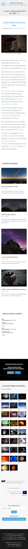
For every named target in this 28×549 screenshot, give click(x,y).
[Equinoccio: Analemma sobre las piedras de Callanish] (5, 405)
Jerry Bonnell (20, 539)
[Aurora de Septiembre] (5, 423)
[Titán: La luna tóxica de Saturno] (14, 468)
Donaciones (8, 542)
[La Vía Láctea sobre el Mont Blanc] (5, 450)
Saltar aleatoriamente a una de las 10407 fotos (14, 519)
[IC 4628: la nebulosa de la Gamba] (14, 414)
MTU (15, 539)
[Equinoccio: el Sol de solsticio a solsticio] (22, 414)
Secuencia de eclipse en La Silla (9, 186)
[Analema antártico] (22, 405)
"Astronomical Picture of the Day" (16, 535)
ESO (23, 77)
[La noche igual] (14, 432)
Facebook (10, 372)
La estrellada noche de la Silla (14, 24)
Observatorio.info (11, 534)
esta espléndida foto (10, 91)
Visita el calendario (6, 389)
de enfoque (12, 146)
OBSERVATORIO (15, 3)
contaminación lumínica (9, 104)
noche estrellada (9, 141)
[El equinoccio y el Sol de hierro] (14, 423)
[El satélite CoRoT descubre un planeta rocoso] (22, 423)
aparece (20, 133)
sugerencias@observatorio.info (14, 544)
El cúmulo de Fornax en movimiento (14, 491)
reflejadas (4, 143)
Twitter (18, 372)
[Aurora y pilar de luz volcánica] (5, 414)
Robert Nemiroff (10, 539)
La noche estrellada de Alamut (9, 257)
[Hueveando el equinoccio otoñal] (22, 441)
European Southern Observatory (18, 28)
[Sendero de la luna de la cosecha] (14, 396)
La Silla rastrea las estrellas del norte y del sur (13, 289)
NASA (10, 537)
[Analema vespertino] (5, 396)
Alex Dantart (18, 546)
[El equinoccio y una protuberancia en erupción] (5, 459)
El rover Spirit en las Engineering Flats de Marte (15, 481)
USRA (24, 539)
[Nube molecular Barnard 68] (14, 450)
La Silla (24, 68)
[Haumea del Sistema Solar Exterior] (5, 432)
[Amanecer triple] (22, 432)
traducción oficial (20, 534)
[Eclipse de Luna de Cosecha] (14, 405)
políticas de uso (22, 537)
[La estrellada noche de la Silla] (14, 441)
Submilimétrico (6, 115)
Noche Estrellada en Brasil (8, 214)
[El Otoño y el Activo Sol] (14, 459)
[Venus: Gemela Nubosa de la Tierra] (5, 468)
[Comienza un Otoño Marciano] (22, 459)
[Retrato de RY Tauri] (5, 441)
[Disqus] (14, 334)
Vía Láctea (19, 99)
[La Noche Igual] (22, 450)
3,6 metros (20, 129)
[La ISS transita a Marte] (22, 396)
